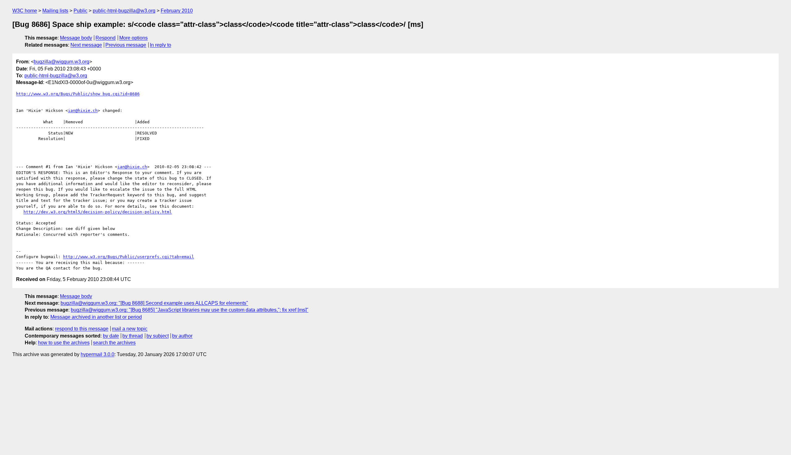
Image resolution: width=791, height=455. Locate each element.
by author (182, 335)
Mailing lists (55, 10)
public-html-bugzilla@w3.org (124, 10)
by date (111, 335)
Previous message (125, 45)
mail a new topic (129, 328)
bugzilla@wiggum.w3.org (61, 61)
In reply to (160, 45)
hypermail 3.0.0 (97, 354)
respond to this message (81, 328)
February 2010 (177, 10)
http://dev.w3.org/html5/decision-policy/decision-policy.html (97, 212)
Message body (76, 37)
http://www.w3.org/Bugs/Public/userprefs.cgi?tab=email (128, 256)
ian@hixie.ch (83, 110)
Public (80, 10)
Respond (105, 37)
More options (133, 37)
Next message (86, 45)
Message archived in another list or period (96, 317)
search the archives (114, 342)
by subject (157, 335)
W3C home (24, 10)
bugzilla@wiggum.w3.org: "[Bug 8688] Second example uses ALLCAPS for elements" (154, 303)
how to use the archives (64, 342)
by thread (132, 335)
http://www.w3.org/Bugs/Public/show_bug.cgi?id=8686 (78, 93)
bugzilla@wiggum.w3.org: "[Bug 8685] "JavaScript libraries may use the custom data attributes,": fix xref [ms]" (189, 310)
